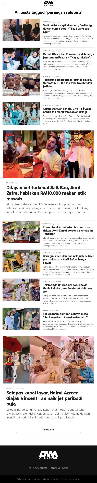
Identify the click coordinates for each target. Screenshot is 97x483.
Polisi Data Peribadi (38, 468)
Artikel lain (48, 430)
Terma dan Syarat (59, 468)
